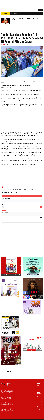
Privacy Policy (39, 391)
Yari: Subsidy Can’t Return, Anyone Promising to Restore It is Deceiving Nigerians (26, 19)
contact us (38, 406)
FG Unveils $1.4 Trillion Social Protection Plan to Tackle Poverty (23, 13)
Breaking (3, 44)
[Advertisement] (22, 176)
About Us (38, 390)
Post (40, 217)
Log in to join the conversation (22, 196)
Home (38, 388)
